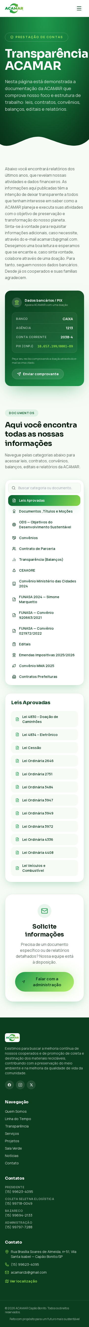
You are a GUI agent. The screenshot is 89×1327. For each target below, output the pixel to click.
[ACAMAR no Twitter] (31, 1084)
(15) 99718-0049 (18, 1203)
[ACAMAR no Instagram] (20, 1084)
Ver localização (23, 1281)
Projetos (12, 1141)
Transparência (17, 1126)
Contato (12, 1163)
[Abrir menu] (79, 8)
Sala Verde (13, 1148)
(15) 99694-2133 (18, 1215)
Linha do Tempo (18, 1118)
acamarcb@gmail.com (29, 1272)
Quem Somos (16, 1111)
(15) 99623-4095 (19, 1191)
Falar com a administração (47, 981)
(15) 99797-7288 (18, 1227)
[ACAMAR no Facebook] (9, 1084)
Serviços (12, 1133)
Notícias (12, 1155)
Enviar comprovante (41, 374)
